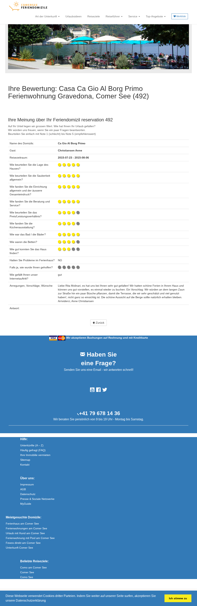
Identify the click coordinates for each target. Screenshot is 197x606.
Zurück (99, 322)
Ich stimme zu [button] (178, 598)
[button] (47, 601)
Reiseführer (113, 16)
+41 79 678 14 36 (99, 413)
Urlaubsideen (73, 16)
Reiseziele (93, 16)
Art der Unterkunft (46, 16)
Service (133, 16)
